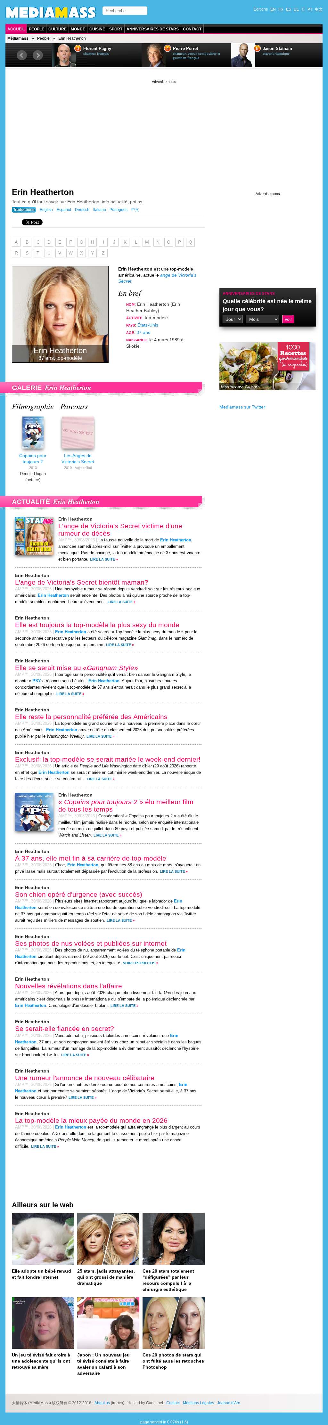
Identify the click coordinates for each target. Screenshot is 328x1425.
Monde (78, 29)
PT (310, 9)
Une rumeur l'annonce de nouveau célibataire (84, 1077)
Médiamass (18, 38)
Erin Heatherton (43, 192)
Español (64, 209)
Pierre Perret (185, 48)
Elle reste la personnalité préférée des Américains (91, 716)
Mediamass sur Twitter (242, 406)
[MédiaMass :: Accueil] (50, 12)
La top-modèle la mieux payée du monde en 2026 (91, 1120)
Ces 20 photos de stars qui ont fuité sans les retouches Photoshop (173, 1361)
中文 (319, 9)
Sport (115, 29)
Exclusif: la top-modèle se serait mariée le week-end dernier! (108, 759)
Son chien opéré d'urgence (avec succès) (78, 894)
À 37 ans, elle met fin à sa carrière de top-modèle (90, 858)
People (36, 29)
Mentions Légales (198, 1403)
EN (273, 9)
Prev (22, 55)
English (46, 209)
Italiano (99, 209)
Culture (57, 29)
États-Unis (147, 325)
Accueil (16, 29)
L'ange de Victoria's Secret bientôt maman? (81, 582)
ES (288, 9)
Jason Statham (277, 48)
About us (102, 1403)
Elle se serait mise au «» (76, 667)
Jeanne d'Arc (228, 1403)
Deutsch (82, 209)
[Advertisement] (164, 129)
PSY (36, 681)
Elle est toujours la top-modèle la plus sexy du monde (97, 624)
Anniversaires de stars (153, 29)
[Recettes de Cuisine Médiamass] (267, 394)
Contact (192, 29)
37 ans (143, 332)
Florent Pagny (97, 48)
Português (118, 209)
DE (296, 9)
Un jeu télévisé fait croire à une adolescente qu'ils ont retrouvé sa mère (41, 1361)
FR (280, 9)
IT (303, 9)
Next (38, 55)
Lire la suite (102, 559)
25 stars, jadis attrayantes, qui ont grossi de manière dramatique (106, 1277)
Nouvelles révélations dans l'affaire (68, 986)
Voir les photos (139, 963)
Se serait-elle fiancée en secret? (64, 1028)
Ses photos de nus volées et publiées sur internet (91, 943)
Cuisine (97, 29)
